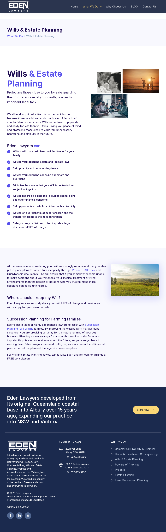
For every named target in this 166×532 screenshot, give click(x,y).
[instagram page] (28, 515)
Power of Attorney (83, 270)
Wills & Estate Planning (129, 459)
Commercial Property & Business (135, 449)
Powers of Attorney (127, 464)
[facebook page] (10, 515)
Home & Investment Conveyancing (136, 454)
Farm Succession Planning (131, 480)
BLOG (134, 6)
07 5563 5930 (78, 472)
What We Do (90, 6)
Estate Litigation (124, 475)
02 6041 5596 (78, 456)
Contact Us (149, 6)
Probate (120, 469)
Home (74, 6)
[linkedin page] (19, 515)
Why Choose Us (116, 6)
